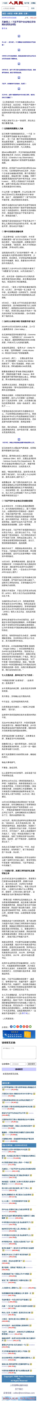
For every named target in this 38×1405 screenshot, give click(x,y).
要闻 (20, 14)
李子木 (4, 28)
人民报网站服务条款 (19, 1385)
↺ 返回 (5, 3)
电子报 (26, 3)
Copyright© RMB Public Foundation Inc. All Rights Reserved (19, 1379)
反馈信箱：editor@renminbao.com (19, 1393)
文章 (25, 14)
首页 (4, 14)
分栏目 (10, 14)
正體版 (33, 3)
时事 (16, 14)
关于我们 (19, 1389)
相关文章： (6, 1083)
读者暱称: (6, 1064)
